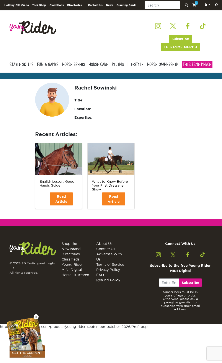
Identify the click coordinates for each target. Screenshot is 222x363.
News (109, 5)
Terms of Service (110, 264)
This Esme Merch (197, 64)
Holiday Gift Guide (16, 5)
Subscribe (180, 39)
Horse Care (98, 64)
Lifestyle (135, 64)
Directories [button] (75, 5)
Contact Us (95, 5)
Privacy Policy (108, 270)
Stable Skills (21, 64)
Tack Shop (39, 5)
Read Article (61, 198)
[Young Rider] (33, 27)
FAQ (100, 275)
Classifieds (56, 5)
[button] (206, 4)
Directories (71, 254)
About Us (104, 244)
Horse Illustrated (75, 275)
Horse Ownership (162, 64)
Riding (118, 64)
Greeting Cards (126, 5)
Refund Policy (108, 280)
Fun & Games (47, 64)
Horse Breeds (73, 64)
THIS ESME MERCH (180, 47)
